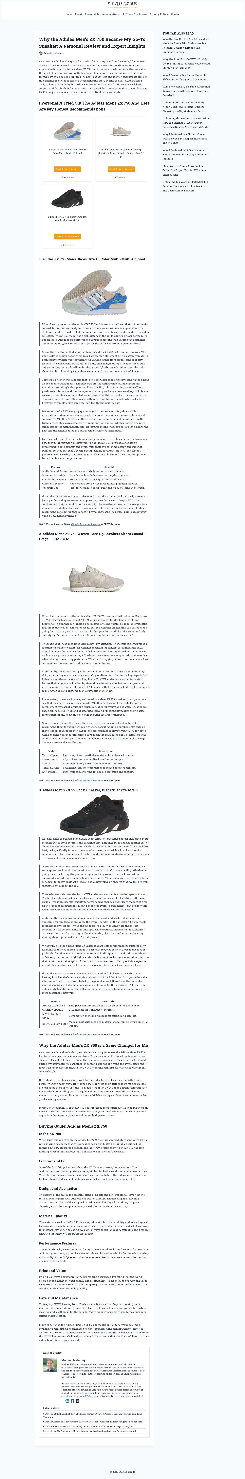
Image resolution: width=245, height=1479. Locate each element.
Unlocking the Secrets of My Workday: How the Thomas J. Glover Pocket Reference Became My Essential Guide (186, 123)
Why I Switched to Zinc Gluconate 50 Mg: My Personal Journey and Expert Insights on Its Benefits (93, 1421)
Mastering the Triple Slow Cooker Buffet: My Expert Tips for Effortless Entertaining (184, 170)
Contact (175, 14)
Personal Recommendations (102, 14)
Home (68, 14)
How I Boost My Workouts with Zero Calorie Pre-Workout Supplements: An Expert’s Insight (90, 1431)
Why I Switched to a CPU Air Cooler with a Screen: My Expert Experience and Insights (185, 138)
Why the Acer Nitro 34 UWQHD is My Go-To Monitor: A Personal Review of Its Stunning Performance (186, 63)
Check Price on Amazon (67, 169)
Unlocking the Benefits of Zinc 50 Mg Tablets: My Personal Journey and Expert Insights (88, 1426)
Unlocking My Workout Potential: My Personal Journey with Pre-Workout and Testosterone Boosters (185, 186)
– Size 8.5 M (59, 539)
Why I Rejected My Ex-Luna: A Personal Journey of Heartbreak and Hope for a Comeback (186, 91)
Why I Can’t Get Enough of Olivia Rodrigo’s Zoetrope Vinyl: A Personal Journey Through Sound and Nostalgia (92, 1415)
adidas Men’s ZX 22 (59, 790)
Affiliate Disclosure (134, 14)
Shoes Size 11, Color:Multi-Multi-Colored (111, 259)
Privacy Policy (159, 14)
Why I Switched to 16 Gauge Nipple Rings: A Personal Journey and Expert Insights (186, 154)
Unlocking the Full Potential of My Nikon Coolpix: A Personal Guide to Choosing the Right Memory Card (184, 107)
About (78, 14)
